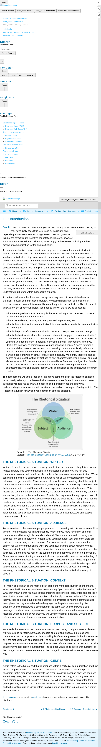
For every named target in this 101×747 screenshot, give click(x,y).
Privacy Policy (72, 740)
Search (7, 206)
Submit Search (8, 53)
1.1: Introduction (9, 697)
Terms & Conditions (87, 740)
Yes (7, 722)
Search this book (7, 45)
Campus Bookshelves (36, 211)
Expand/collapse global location (96, 210)
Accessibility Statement (12, 743)
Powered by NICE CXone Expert (40, 732)
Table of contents (87, 233)
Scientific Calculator (13, 142)
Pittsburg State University (65, 211)
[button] (9, 160)
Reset (4, 71)
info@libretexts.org (60, 743)
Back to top (7, 709)
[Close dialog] (1, 187)
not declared (37, 697)
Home (15, 211)
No (17, 722)
